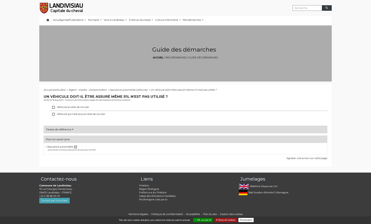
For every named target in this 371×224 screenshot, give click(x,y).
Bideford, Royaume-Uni (263, 186)
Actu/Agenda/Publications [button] (68, 20)
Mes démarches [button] (192, 20)
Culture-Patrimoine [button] (167, 20)
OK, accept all (203, 220)
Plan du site (210, 214)
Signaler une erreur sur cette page (307, 158)
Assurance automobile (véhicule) (129, 89)
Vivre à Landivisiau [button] (114, 20)
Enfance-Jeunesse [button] (140, 20)
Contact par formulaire (54, 200)
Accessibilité (193, 214)
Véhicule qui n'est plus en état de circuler (78, 114)
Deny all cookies (226, 220)
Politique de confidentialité (167, 214)
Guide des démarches (203, 57)
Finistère (144, 185)
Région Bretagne (149, 189)
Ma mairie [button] (94, 20)
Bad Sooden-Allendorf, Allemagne (268, 192)
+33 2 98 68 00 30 (49, 196)
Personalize (246, 220)
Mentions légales (138, 214)
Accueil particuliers (55, 89)
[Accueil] (61, 8)
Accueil (158, 57)
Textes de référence (58, 129)
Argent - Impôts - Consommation (87, 89)
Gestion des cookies (231, 214)
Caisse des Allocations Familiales (157, 196)
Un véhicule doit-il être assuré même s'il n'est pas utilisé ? (183, 89)
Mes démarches (176, 57)
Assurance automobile (62, 146)
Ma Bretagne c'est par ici (153, 199)
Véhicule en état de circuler (70, 107)
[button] (48, 20)
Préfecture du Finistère (153, 192)
